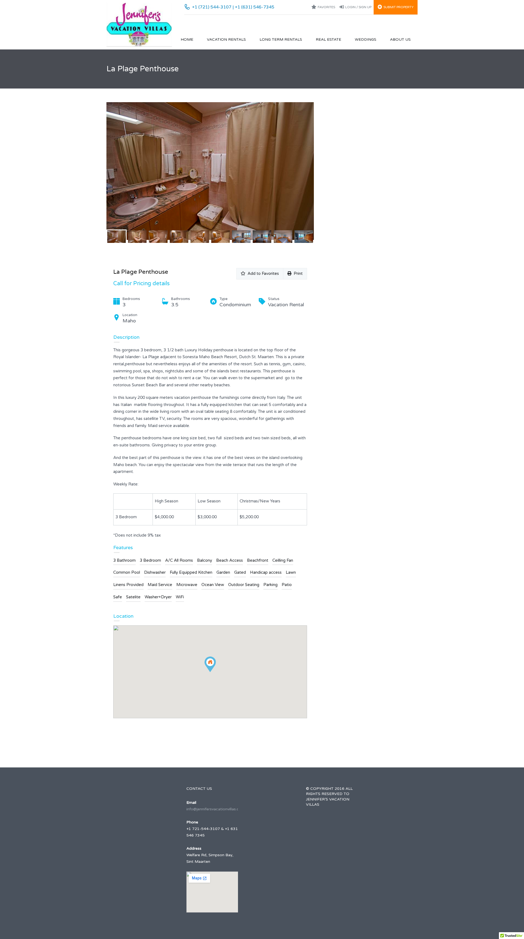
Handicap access (266, 572)
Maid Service (160, 584)
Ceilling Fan (282, 560)
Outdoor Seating (243, 584)
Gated (240, 572)
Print (297, 273)
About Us (400, 39)
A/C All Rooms (179, 560)
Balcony (204, 560)
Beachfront (257, 560)
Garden (223, 572)
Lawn (291, 572)
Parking (270, 584)
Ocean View (212, 584)
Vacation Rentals (226, 39)
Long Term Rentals (281, 39)
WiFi (180, 596)
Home (187, 39)
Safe (117, 596)
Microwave (186, 584)
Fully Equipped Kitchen (191, 572)
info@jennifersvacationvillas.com (215, 809)
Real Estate (328, 39)
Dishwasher (155, 572)
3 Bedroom (150, 560)
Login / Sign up (358, 7)
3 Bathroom (124, 560)
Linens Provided (128, 584)
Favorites (326, 7)
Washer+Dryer (158, 596)
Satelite (133, 596)
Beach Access (229, 560)
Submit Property (398, 7)
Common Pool (126, 572)
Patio (287, 584)
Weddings (365, 39)
